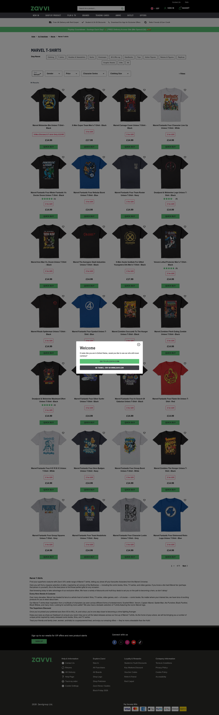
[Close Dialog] (138, 344)
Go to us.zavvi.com (109, 361)
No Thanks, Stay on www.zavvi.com (109, 368)
